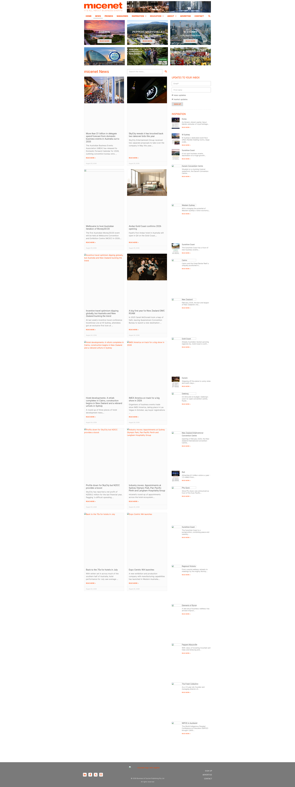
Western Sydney (188, 205)
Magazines (122, 16)
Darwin (185, 378)
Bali (183, 472)
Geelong (185, 394)
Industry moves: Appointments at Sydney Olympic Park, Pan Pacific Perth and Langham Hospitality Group (147, 488)
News (98, 16)
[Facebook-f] (90, 775)
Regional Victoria (189, 566)
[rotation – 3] (190, 64)
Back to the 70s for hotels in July (102, 569)
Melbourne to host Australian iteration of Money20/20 (100, 227)
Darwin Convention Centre (192, 166)
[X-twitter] (95, 775)
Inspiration (138, 16)
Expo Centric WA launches (141, 569)
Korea (184, 119)
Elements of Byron (189, 605)
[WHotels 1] (169, 12)
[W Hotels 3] (104, 64)
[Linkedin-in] (85, 775)
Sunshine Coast (188, 150)
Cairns (184, 260)
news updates (180, 95)
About (170, 16)
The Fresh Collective (190, 684)
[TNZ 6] (147, 64)
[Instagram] (101, 775)
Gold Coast (186, 339)
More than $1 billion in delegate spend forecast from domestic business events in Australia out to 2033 (102, 137)
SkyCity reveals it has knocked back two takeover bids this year (146, 135)
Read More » (91, 158)
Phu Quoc (186, 488)
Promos (109, 16)
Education (155, 16)
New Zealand (187, 299)
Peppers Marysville (189, 645)
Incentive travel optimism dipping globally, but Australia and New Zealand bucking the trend (102, 313)
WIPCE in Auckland (189, 723)
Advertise (185, 16)
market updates (180, 99)
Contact (199, 16)
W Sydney (186, 135)
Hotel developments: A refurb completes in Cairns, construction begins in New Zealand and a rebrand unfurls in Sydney (104, 402)
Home (88, 16)
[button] (209, 16)
